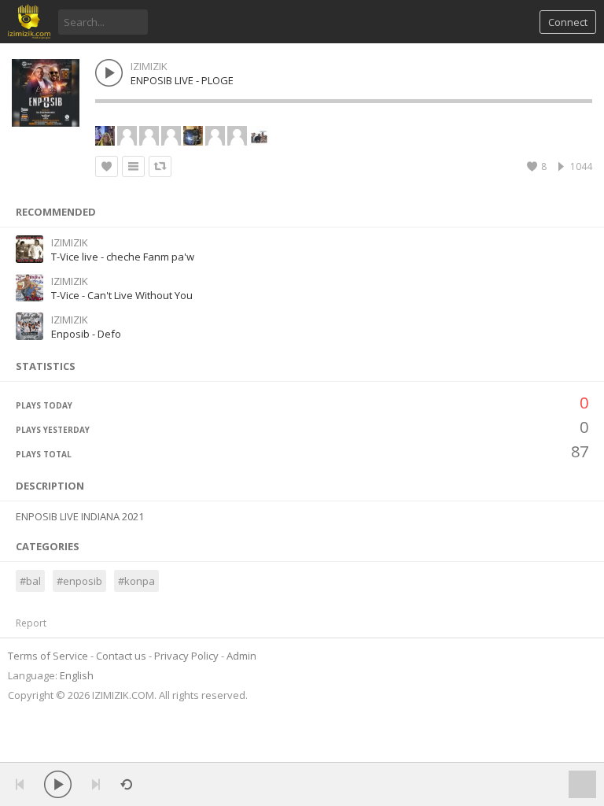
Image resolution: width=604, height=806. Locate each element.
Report (31, 623)
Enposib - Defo (86, 334)
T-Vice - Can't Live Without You (122, 295)
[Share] (160, 166)
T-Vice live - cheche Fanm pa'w (122, 257)
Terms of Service (48, 656)
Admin (241, 656)
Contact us (121, 656)
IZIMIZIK (149, 66)
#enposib (79, 581)
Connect (567, 22)
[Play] (58, 784)
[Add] (133, 166)
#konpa (136, 581)
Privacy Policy (186, 656)
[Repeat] (126, 784)
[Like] (106, 166)
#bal (30, 581)
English (77, 675)
